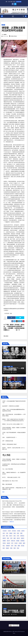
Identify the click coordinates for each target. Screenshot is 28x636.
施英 (14, 538)
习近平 (9, 530)
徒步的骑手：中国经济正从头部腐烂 (10, 406)
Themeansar (22, 631)
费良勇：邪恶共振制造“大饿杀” (9, 444)
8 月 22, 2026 (7, 586)
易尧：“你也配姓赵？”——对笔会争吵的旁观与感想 (13, 369)
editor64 (14, 372)
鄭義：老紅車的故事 (7, 484)
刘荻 (18, 533)
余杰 (4, 533)
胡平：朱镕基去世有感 (7, 440)
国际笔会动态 (6, 381)
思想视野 (3, 24)
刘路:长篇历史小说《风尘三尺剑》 (10, 480)
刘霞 (21, 533)
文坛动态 (16, 381)
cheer (14, 600)
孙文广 (10, 535)
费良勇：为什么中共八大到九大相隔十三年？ (12, 424)
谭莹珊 (12, 36)
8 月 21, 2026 (7, 600)
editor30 (14, 586)
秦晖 (24, 543)
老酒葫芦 (8, 545)
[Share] (11, 317)
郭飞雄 (22, 545)
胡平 (12, 545)
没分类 (5, 566)
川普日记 (22, 535)
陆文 (4, 548)
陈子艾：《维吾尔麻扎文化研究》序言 (11, 477)
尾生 (14, 535)
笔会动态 (20, 381)
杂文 (11, 366)
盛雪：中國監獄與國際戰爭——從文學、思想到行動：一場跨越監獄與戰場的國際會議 (13, 384)
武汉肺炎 (22, 540)
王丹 (12, 543)
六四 (7, 533)
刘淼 (14, 533)
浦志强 (8, 543)
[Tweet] (20, 317)
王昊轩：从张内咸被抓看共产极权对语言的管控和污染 (13, 569)
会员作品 (5, 366)
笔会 (4, 545)
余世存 (23, 530)
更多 (3, 491)
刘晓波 (10, 533)
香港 (11, 548)
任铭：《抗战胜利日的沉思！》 (9, 437)
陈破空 (7, 548)
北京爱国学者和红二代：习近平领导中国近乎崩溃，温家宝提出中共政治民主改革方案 (13, 354)
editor (5, 34)
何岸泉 (18, 530)
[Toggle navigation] (13, 16)
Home (14, 633)
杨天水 (18, 538)
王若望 (20, 543)
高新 (14, 548)
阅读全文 (12, 521)
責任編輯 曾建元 (15, 357)
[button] (23, 16)
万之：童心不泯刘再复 (7, 469)
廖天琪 (4, 538)
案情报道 (5, 594)
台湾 (4, 535)
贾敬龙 (15, 36)
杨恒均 (22, 538)
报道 (13, 381)
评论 (8, 351)
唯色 (7, 535)
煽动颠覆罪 (9, 594)
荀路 (15, 545)
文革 (11, 538)
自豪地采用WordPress (7, 631)
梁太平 (8, 540)
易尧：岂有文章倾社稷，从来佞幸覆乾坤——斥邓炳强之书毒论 (13, 611)
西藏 (19, 545)
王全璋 (16, 543)
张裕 (8, 538)
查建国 (4, 540)
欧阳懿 (17, 540)
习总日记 (4, 530)
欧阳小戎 (13, 540)
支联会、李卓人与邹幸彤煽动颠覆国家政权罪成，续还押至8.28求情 (13, 597)
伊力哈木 (14, 530)
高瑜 (18, 548)
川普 (18, 535)
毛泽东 (4, 543)
